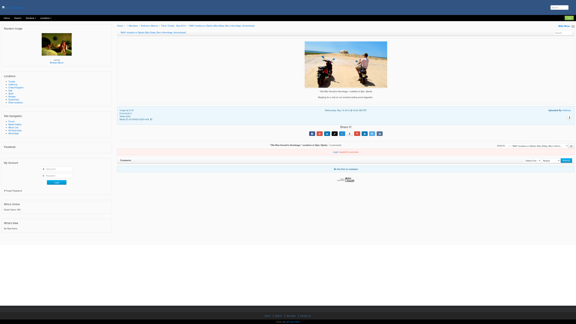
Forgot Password (14, 190)
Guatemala (13, 99)
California (12, 84)
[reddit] (365, 133)
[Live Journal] (335, 133)
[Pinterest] (357, 133)
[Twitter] (372, 133)
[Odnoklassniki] (350, 133)
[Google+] (320, 133)
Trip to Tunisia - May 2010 (173, 25)
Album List (13, 127)
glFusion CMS (293, 321)
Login (569, 18)
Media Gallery (15, 124)
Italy (10, 90)
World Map (13, 133)
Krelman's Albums (149, 25)
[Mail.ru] (342, 133)
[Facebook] (312, 133)
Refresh (566, 160)
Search (278, 315)
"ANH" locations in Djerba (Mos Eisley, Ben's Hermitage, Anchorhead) (222, 25)
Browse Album (57, 62)
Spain (11, 93)
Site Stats (291, 315)
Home (120, 25)
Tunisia (11, 81)
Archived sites (15, 130)
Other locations (15, 102)
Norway (12, 96)
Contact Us (305, 315)
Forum (11, 121)
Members (133, 25)
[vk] (380, 133)
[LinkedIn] (327, 133)
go (571, 145)
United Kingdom (16, 87)
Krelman (567, 110)
